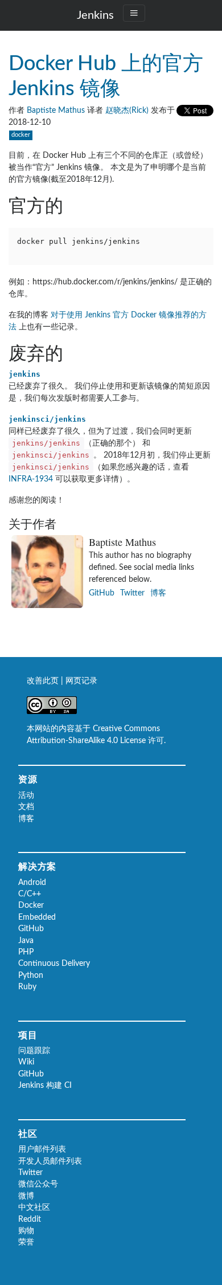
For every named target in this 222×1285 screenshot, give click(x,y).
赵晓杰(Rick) (127, 111)
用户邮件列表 (42, 1149)
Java (26, 941)
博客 (158, 593)
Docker (31, 905)
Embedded (37, 917)
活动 (26, 795)
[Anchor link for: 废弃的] (82, 351)
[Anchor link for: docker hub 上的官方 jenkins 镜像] (148, 85)
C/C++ (29, 894)
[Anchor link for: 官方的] (82, 204)
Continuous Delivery (54, 964)
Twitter (132, 593)
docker (20, 135)
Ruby (27, 987)
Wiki (26, 1062)
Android (32, 883)
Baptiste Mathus (56, 111)
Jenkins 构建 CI (45, 1086)
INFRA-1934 (31, 479)
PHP (26, 952)
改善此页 (44, 681)
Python (30, 976)
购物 (26, 1231)
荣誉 (26, 1242)
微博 (26, 1196)
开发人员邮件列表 (50, 1161)
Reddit (29, 1219)
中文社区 (34, 1207)
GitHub (101, 593)
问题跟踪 (34, 1051)
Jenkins (95, 15)
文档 (26, 807)
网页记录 (81, 681)
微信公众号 (38, 1184)
